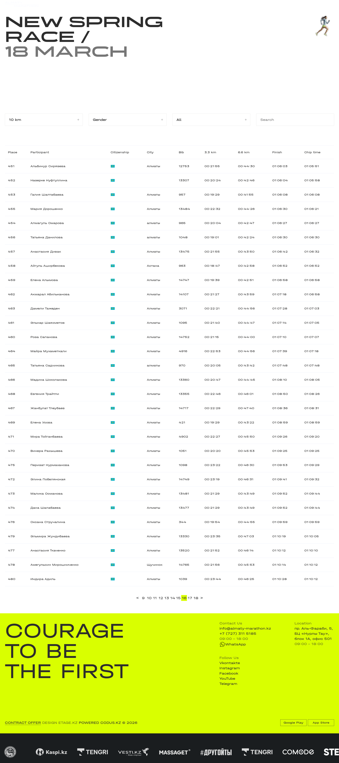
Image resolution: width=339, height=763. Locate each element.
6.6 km (243, 152)
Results (80, 4)
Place (12, 152)
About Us (161, 4)
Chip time (312, 152)
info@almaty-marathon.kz (245, 628)
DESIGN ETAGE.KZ (59, 723)
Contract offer (23, 723)
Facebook (228, 673)
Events (61, 4)
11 (155, 598)
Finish (277, 152)
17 (190, 598)
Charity (98, 4)
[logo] (22, 4)
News (115, 4)
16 (184, 598)
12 (161, 598)
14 (172, 598)
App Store (321, 722)
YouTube (227, 679)
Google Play (293, 722)
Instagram (229, 668)
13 (166, 598)
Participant (39, 152)
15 (178, 598)
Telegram (228, 684)
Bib (181, 152)
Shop (290, 4)
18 (196, 598)
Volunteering (136, 4)
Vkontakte (229, 663)
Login (329, 4)
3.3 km (210, 152)
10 (149, 598)
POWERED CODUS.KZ (100, 723)
